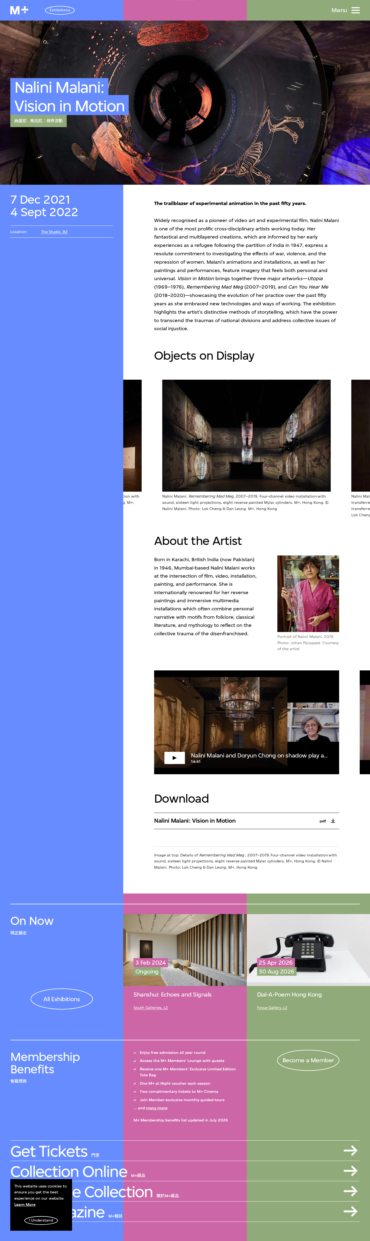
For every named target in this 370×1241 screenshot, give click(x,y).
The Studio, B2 (54, 232)
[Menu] (355, 10)
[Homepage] (19, 10)
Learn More (24, 1204)
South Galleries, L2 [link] (151, 1007)
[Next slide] (349, 449)
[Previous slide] (144, 449)
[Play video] (246, 722)
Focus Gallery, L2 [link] (272, 1007)
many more (156, 1108)
